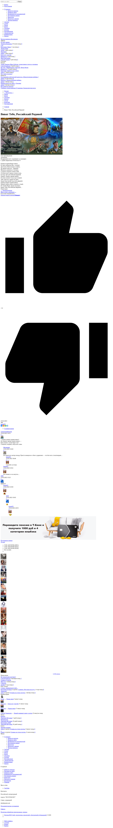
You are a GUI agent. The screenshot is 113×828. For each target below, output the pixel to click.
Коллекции (14, 39)
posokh (3, 685)
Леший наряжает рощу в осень (23, 713)
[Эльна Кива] (3, 588)
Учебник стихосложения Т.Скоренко (12, 88)
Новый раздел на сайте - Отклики (11, 83)
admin (2, 78)
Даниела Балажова (6, 44)
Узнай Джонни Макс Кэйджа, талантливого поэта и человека (19, 64)
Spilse (2, 53)
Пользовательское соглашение (10, 806)
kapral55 (3, 424)
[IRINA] (3, 642)
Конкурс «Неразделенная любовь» (11, 80)
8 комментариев (9, 428)
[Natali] (3, 666)
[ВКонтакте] (1, 426)
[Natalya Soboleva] (3, 559)
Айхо (2, 72)
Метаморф (6, 447)
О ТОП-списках (56, 674)
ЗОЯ (2, 476)
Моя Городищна (5, 58)
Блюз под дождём (6, 55)
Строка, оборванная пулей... (9, 688)
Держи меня (4, 48)
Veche (2, 50)
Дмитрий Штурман (6, 718)
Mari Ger (3, 681)
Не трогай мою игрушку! (8, 677)
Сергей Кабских (6, 66)
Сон (2, 45)
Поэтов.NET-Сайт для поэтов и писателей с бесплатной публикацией (25, 815)
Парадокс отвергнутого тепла (10, 70)
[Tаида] (3, 576)
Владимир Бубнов (6, 689)
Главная (6, 107)
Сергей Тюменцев (6, 713)
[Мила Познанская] (3, 630)
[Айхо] (3, 624)
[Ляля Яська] (3, 570)
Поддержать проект (7, 540)
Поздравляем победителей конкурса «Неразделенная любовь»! (19, 77)
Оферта (3, 809)
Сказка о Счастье (6, 680)
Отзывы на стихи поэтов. (17, 692)
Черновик (4, 51)
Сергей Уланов (5, 59)
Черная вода (4, 719)
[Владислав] (3, 660)
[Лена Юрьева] (3, 606)
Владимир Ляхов (6, 47)
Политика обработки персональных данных (14, 812)
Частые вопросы (6, 39)
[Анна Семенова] (3, 565)
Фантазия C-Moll (6, 722)
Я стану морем (5, 42)
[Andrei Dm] (3, 600)
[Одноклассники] (3, 426)
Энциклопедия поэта (29, 88)
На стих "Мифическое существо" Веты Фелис (14, 67)
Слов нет (3, 683)
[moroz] (3, 648)
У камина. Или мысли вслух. (26, 689)
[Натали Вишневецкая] (3, 618)
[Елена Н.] (3, 612)
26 (13, 78)
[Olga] (3, 636)
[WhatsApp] (5, 426)
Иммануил (4, 56)
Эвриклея (4, 691)
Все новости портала (7, 86)
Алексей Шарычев (6, 431)
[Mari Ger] (3, 582)
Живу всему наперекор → (8, 192)
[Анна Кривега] (3, 594)
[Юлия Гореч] (3, 672)
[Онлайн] (2, 697)
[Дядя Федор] (3, 654)
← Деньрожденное (6, 190)
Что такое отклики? (6, 74)
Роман (3, 732)
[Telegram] (7, 426)
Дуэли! (3, 542)
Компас (3, 716)
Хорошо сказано (6, 727)
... (1, 730)
